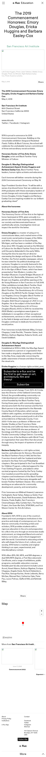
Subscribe (23, 384)
